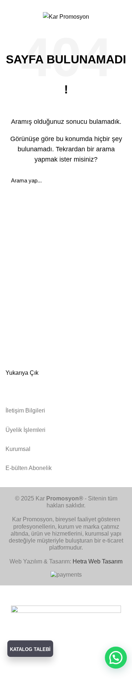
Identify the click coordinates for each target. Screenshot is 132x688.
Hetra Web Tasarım (97, 561)
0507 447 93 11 (107, 4)
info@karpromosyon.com (43, 4)
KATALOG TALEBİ (30, 649)
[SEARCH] (116, 180)
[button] (116, 658)
